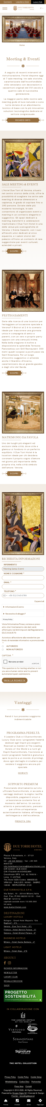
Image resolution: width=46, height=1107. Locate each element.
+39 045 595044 (15, 861)
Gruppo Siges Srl (19, 1093)
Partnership (36, 1081)
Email (7, 582)
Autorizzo (12, 646)
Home (22, 45)
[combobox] (5, 595)
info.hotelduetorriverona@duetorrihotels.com (24, 866)
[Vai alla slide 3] (24, 40)
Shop (7, 985)
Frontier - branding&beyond (23, 1096)
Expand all (39, 601)
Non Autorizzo (14, 649)
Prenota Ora (23, 821)
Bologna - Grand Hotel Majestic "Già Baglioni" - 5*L (21, 921)
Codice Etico (24, 1081)
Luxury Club (37, 2)
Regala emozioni (13, 981)
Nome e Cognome (13, 573)
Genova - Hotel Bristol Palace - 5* (20, 933)
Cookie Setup (36, 1077)
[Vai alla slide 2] (21, 40)
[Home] (24, 8)
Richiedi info (23, 120)
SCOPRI (14, 251)
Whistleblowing (11, 1081)
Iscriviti (23, 773)
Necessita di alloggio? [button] (15, 613)
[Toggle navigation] (5, 8)
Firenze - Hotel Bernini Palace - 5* (20, 929)
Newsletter (10, 973)
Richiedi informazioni (16, 968)
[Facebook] (5, 963)
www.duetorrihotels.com (15, 907)
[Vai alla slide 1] (18, 40)
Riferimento (10, 564)
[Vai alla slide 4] (27, 40)
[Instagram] (10, 963)
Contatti (28, 1086)
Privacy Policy (7, 619)
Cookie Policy (23, 1077)
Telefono (9, 591)
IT (41, 8)
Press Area (18, 1086)
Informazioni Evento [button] (14, 607)
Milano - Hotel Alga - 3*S (15, 951)
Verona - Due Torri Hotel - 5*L (18, 926)
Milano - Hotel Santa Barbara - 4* (19, 942)
